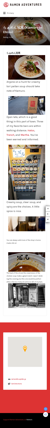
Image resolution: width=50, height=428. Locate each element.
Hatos (31, 130)
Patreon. (29, 420)
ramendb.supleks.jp (18, 379)
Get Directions (16, 384)
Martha (25, 134)
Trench (10, 134)
